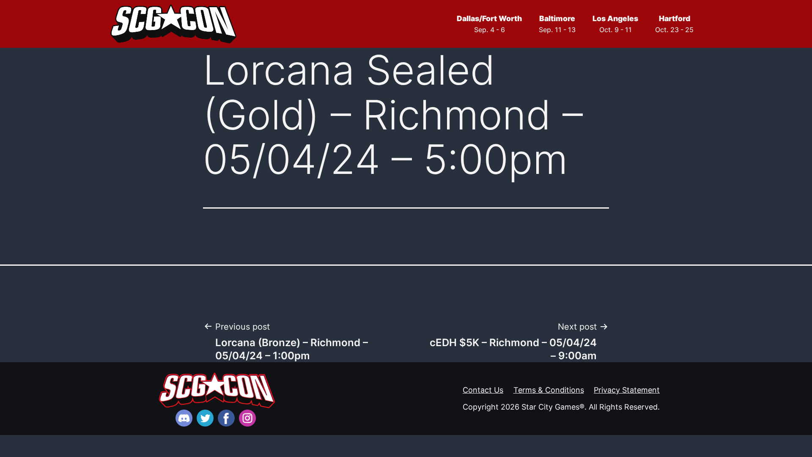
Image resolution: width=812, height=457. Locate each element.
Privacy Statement (627, 389)
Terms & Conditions (548, 389)
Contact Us (483, 389)
